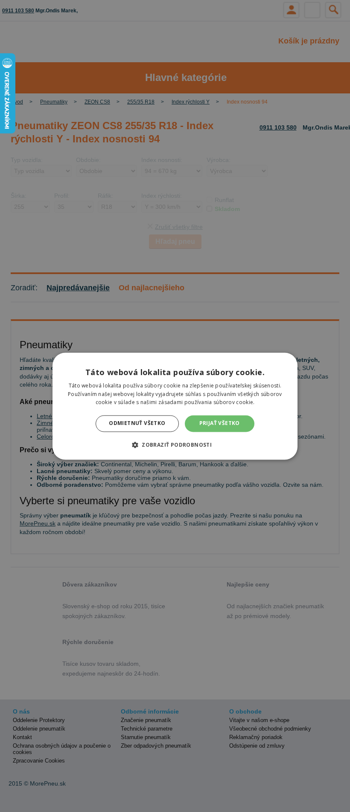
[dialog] (175, 406)
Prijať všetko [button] (219, 423)
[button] (175, 444)
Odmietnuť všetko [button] (137, 423)
